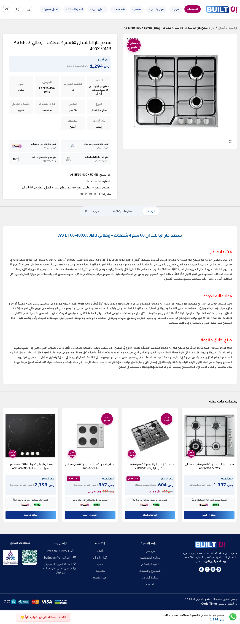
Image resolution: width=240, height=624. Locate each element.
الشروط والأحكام (150, 564)
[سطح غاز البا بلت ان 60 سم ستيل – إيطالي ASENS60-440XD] (209, 435)
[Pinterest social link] (90, 194)
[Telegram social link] (81, 194)
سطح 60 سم (75, 187)
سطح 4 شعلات (92, 187)
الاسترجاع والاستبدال (150, 571)
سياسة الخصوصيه (150, 558)
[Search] (28, 9)
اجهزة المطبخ (100, 578)
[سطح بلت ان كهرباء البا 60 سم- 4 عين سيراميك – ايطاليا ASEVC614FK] (31, 435)
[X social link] (95, 194)
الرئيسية (233, 28)
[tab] (151, 211)
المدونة (150, 584)
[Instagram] (213, 569)
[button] (209, 515)
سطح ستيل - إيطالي (55, 187)
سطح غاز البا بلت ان (33, 187)
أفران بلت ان (100, 558)
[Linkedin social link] (86, 194)
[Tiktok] (201, 569)
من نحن (150, 551)
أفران (100, 551)
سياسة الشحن (150, 578)
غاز (213, 28)
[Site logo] (221, 9)
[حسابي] (17, 9)
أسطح (221, 28)
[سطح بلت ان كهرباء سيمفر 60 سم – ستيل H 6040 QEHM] (90, 435)
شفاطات (100, 571)
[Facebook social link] (100, 194)
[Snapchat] (218, 569)
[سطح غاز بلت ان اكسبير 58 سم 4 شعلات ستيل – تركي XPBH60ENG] (150, 435)
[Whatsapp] (207, 569)
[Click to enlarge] (230, 141)
